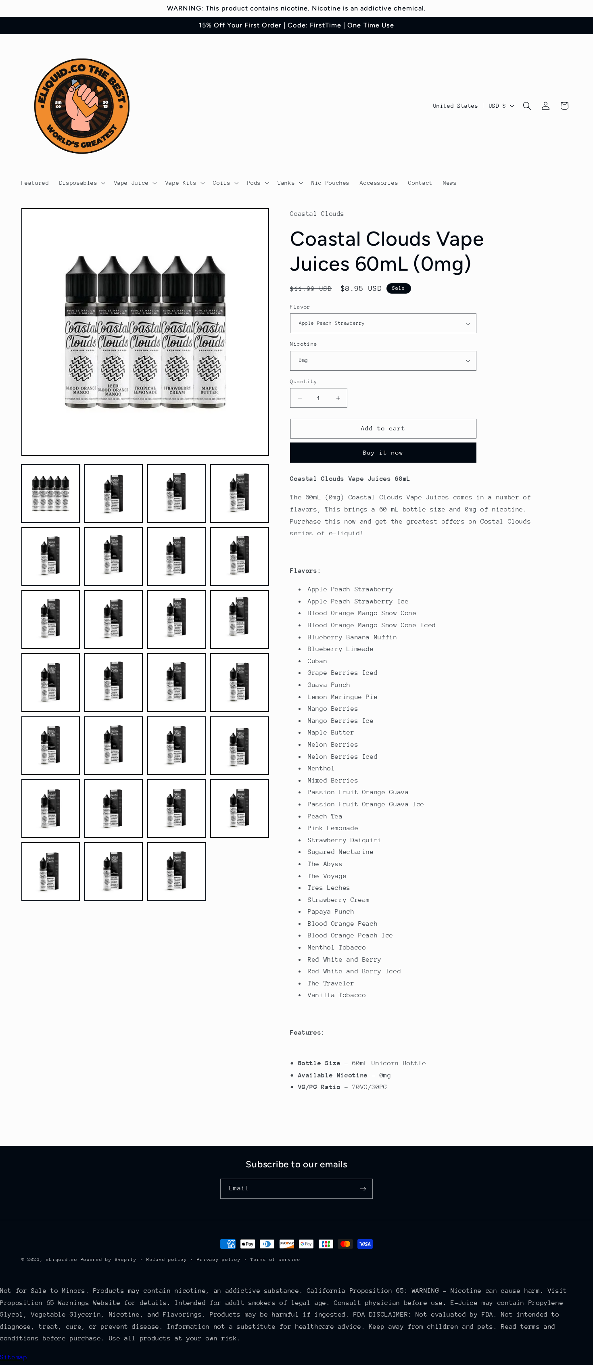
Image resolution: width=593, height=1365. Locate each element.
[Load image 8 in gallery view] (239, 556)
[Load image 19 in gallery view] (176, 745)
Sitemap (13, 1357)
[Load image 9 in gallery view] (50, 619)
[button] (81, 183)
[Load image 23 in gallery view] (176, 808)
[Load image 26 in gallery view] (113, 871)
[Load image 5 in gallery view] (50, 556)
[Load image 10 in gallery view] (113, 619)
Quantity (303, 381)
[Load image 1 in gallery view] (50, 493)
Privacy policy (218, 1259)
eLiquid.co (61, 1259)
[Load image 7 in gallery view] (176, 556)
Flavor (300, 307)
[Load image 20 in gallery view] (239, 745)
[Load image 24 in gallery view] (239, 808)
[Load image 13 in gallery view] (50, 682)
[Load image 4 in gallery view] (239, 493)
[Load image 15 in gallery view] (176, 682)
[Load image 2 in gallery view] (113, 493)
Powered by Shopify (109, 1259)
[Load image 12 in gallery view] (239, 619)
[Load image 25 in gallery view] (50, 871)
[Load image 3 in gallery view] (176, 493)
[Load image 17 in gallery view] (50, 745)
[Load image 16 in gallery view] (239, 682)
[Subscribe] (363, 1188)
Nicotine (303, 344)
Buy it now (383, 452)
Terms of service (276, 1259)
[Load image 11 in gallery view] (176, 619)
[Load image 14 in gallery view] (113, 682)
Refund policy (166, 1259)
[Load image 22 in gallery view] (113, 808)
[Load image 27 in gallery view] (176, 871)
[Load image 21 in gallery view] (50, 808)
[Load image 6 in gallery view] (113, 556)
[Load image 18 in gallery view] (113, 745)
